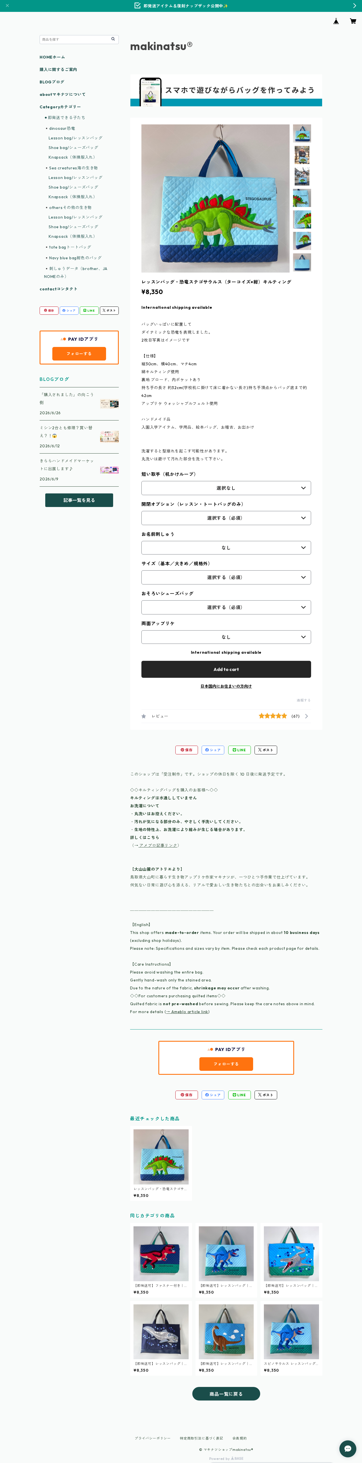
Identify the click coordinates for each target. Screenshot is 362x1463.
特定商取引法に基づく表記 (201, 1438)
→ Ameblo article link (187, 1011)
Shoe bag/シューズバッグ (73, 147)
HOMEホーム (52, 57)
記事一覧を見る (79, 500)
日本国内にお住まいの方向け (226, 686)
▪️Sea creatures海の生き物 (71, 168)
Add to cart (226, 669)
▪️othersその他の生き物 (68, 207)
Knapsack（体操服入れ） (73, 157)
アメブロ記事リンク (158, 845)
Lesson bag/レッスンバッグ (75, 138)
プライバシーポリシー (153, 1438)
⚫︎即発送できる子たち (64, 117)
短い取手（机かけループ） (170, 474)
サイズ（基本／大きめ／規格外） (177, 563)
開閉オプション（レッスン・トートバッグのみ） (193, 504)
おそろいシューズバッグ (167, 593)
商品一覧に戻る (226, 1394)
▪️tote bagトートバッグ (67, 247)
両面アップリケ (158, 623)
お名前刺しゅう (158, 534)
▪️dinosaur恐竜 (59, 128)
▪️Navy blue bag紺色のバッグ (73, 257)
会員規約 (239, 1438)
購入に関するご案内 (58, 69)
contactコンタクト (59, 289)
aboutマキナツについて (63, 94)
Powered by (220, 1458)
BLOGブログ (52, 82)
